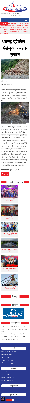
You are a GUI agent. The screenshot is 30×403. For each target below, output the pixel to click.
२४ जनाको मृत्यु (20, 26)
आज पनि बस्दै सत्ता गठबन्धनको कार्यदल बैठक (14, 32)
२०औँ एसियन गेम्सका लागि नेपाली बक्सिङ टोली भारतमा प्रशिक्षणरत (14, 327)
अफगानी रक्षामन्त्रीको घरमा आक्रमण (18, 30)
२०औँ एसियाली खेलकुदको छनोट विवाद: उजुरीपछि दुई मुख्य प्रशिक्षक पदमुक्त (14, 330)
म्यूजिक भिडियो (13, 23)
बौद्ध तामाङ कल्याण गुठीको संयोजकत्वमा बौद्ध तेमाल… (10, 288)
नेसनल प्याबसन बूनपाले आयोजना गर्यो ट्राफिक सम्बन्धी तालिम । (13, 337)
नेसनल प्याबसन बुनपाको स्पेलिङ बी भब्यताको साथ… (9, 269)
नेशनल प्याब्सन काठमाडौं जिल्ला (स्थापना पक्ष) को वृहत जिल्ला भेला (14, 334)
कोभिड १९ (7, 33)
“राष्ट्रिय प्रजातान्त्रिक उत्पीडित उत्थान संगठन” (9, 234)
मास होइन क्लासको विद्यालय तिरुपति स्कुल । (10, 250)
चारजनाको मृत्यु (5, 31)
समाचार (6, 174)
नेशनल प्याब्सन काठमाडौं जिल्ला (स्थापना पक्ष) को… (10, 200)
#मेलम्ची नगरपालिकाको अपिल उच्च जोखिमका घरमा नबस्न (14, 24)
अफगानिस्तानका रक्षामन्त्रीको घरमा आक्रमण (18, 28)
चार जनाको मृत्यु (5, 30)
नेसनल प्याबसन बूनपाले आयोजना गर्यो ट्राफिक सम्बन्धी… (10, 218)
